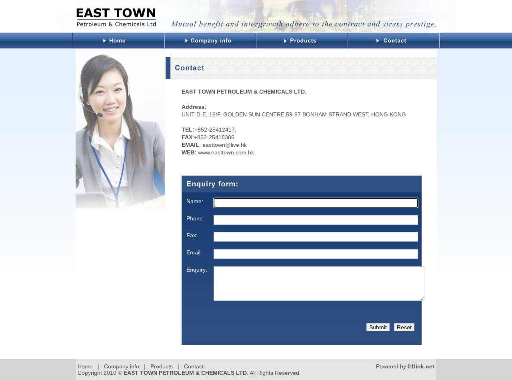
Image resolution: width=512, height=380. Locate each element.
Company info (121, 366)
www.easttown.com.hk (226, 152)
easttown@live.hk (224, 145)
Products (161, 366)
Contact (194, 366)
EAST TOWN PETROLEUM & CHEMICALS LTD (185, 373)
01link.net (421, 366)
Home (85, 366)
